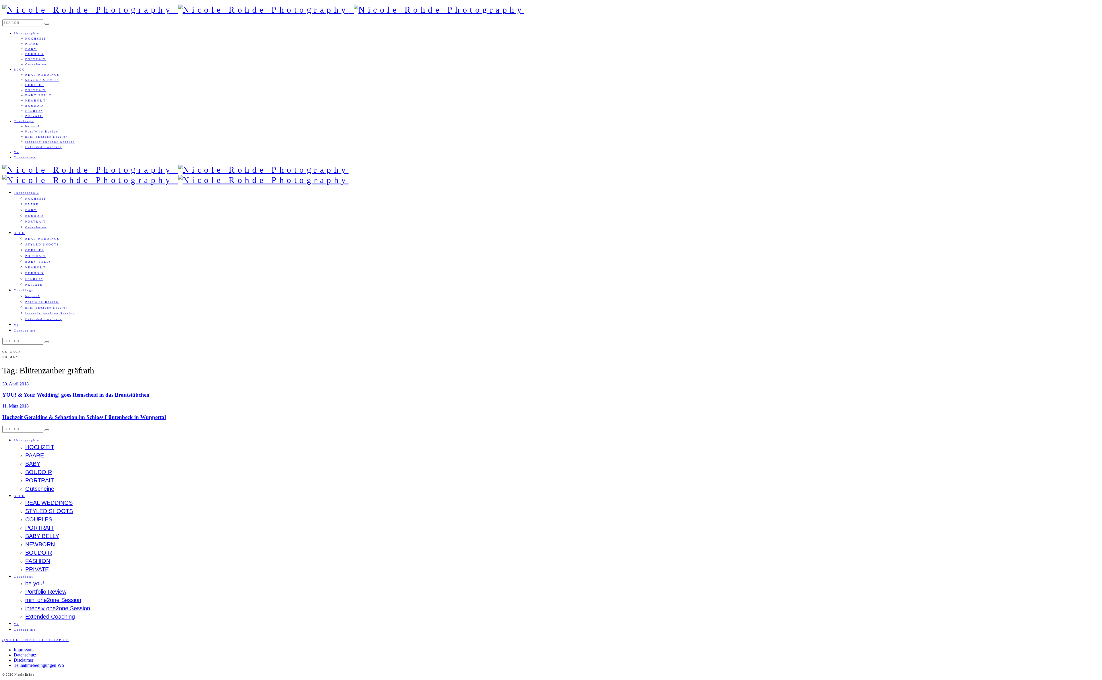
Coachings (24, 121)
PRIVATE (34, 116)
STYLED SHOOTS (42, 79)
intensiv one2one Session (50, 141)
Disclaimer (23, 660)
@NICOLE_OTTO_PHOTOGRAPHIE (35, 640)
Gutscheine (35, 64)
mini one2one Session (46, 136)
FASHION (34, 110)
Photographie (26, 33)
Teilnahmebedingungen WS (39, 665)
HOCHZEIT (35, 38)
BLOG (19, 69)
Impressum (24, 649)
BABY (31, 48)
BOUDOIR (34, 54)
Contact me (25, 157)
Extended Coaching (43, 147)
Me (16, 152)
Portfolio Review (42, 131)
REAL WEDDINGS (42, 74)
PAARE (32, 43)
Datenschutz (25, 654)
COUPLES (34, 85)
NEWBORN (35, 100)
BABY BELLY (38, 95)
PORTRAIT (35, 59)
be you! (32, 126)
